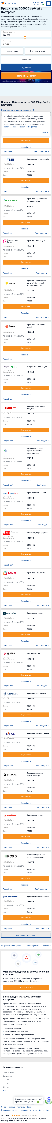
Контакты (21, 1107)
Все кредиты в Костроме (26, 935)
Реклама (11, 1107)
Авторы (33, 1110)
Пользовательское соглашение (14, 1110)
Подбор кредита (32, 945)
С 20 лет (6, 1087)
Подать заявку (26, 140)
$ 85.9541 (39, 2)
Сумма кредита (9, 32)
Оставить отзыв (26, 987)
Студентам (7, 1076)
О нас (3, 1107)
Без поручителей (37, 51)
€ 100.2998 (38, 4)
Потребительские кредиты (11, 945)
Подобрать (26, 67)
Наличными (26, 59)
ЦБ (33, 2)
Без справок (12, 51)
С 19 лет (6, 1083)
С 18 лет (6, 1079)
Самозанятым (8, 1072)
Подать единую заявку (26, 75)
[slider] (25, 37)
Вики (29, 1107)
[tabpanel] (25, 1079)
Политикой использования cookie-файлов (20, 127)
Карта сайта (44, 1110)
